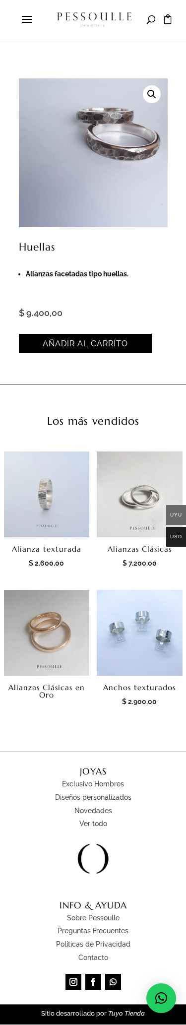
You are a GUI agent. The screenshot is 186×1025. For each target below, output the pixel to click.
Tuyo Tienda (126, 1013)
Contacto (93, 957)
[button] (152, 94)
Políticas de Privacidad (93, 944)
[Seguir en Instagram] (73, 982)
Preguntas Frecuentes (93, 931)
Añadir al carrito (85, 343)
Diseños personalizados (93, 797)
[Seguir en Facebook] (93, 982)
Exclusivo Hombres (93, 784)
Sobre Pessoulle (93, 918)
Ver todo (93, 824)
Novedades (93, 811)
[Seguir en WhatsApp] (113, 982)
